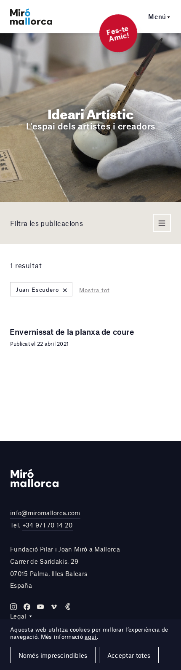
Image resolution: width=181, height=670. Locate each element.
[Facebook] (27, 606)
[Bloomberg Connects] (67, 606)
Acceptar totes (128, 655)
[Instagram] (13, 606)
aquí (90, 636)
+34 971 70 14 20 (47, 525)
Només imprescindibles (53, 655)
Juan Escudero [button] (42, 289)
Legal (18, 616)
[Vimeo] (54, 606)
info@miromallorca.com (45, 513)
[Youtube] (40, 606)
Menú (157, 16)
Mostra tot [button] (94, 290)
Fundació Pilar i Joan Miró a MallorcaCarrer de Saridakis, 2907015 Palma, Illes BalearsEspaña (65, 567)
